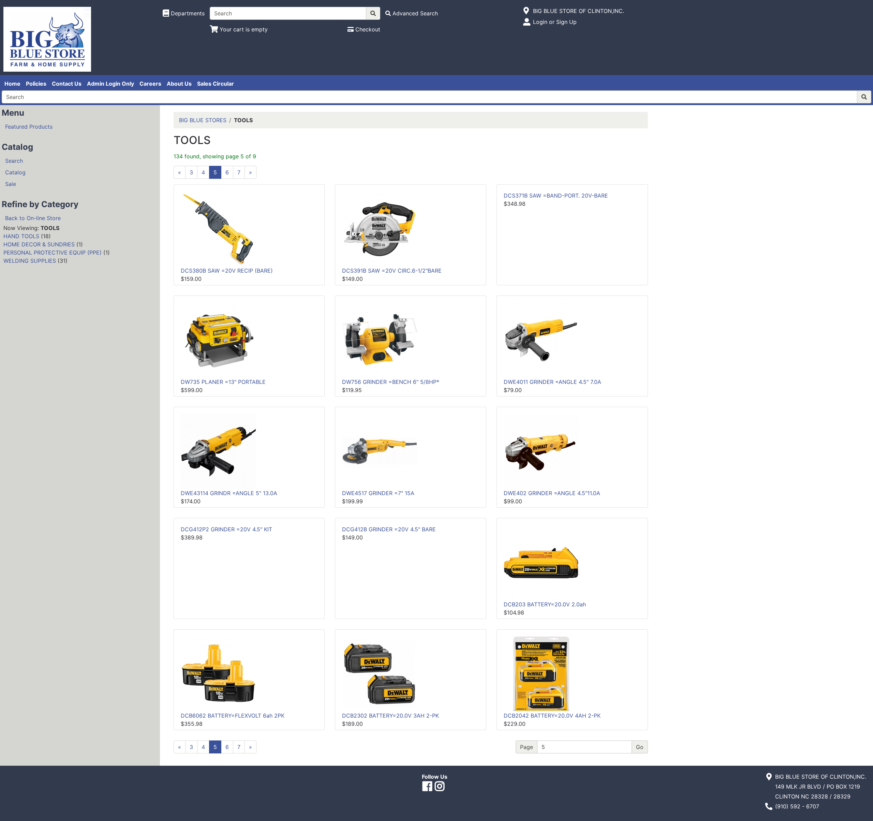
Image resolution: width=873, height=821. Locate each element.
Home (12, 83)
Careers (150, 83)
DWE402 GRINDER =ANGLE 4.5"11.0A (552, 493)
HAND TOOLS (21, 236)
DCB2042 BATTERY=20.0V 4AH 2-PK (552, 715)
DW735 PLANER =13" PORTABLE (223, 381)
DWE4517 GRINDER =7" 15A (378, 493)
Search (14, 160)
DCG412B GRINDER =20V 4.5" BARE (389, 529)
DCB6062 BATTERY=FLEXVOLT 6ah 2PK (232, 715)
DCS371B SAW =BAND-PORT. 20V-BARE (556, 195)
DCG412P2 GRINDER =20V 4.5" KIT (226, 529)
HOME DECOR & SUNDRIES (39, 244)
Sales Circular (215, 83)
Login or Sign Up (555, 21)
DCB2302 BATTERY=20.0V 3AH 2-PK (390, 715)
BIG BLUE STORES (202, 120)
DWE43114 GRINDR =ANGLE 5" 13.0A (229, 493)
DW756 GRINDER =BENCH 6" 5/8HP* (390, 381)
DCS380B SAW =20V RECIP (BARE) (227, 270)
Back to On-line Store (33, 218)
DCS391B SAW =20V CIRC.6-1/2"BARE (392, 270)
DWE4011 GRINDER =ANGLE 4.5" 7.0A (552, 381)
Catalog (15, 172)
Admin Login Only (110, 83)
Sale (10, 184)
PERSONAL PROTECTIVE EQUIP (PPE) (52, 252)
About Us (179, 83)
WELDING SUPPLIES (29, 260)
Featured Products (29, 126)
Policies (36, 83)
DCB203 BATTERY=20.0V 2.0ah (545, 604)
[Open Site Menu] (526, 11)
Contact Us (67, 83)
